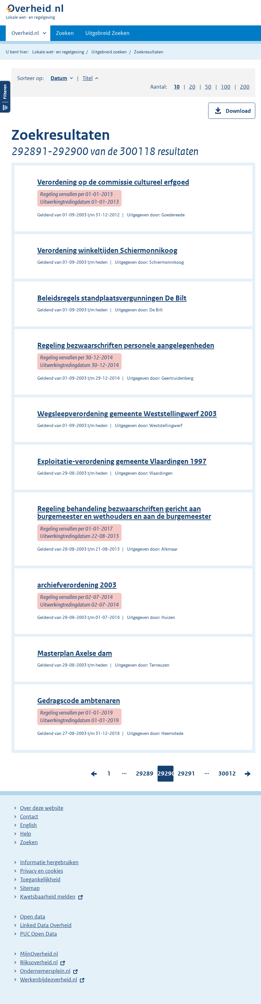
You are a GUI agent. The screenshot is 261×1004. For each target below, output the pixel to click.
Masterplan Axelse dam (74, 653)
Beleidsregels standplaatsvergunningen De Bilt (112, 298)
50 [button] (208, 86)
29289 (144, 775)
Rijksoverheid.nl (39, 962)
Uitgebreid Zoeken (107, 33)
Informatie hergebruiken (49, 862)
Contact (29, 816)
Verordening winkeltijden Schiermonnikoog (107, 250)
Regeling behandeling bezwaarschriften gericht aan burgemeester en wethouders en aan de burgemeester (124, 513)
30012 (227, 775)
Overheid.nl (25, 35)
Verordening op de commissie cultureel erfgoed (113, 182)
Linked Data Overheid (46, 925)
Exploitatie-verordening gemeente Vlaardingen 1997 (122, 461)
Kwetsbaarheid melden (47, 896)
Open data (32, 916)
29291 (186, 775)
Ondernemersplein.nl (45, 970)
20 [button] (192, 86)
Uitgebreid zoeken (109, 52)
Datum (62, 78)
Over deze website (41, 807)
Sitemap (30, 888)
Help (25, 833)
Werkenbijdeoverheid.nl (48, 979)
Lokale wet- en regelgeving (58, 52)
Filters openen (5, 96)
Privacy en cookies (41, 870)
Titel (90, 78)
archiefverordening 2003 (76, 585)
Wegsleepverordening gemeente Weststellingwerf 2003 (127, 414)
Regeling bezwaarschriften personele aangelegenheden (125, 345)
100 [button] (225, 86)
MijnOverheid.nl (39, 953)
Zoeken (65, 33)
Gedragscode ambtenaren (78, 700)
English (28, 825)
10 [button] (177, 86)
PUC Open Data (38, 933)
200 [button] (245, 86)
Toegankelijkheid (40, 879)
